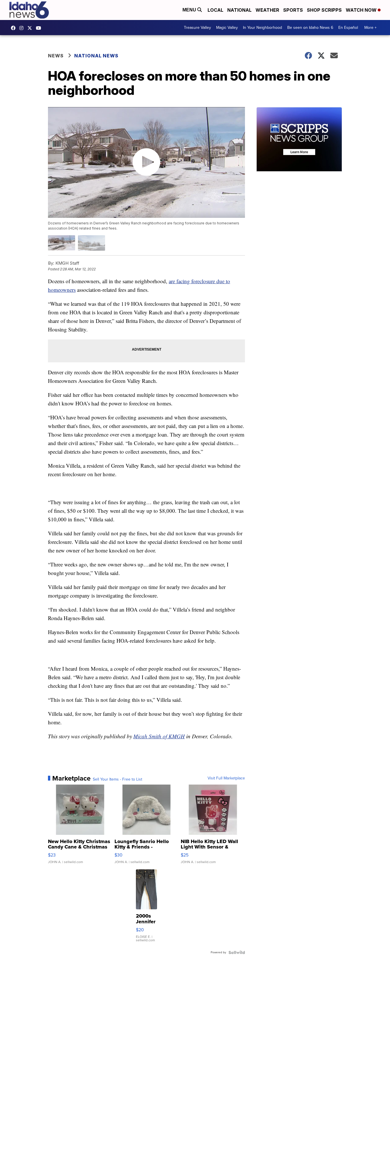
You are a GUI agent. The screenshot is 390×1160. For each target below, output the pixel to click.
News (56, 56)
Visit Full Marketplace (226, 778)
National (239, 10)
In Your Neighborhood (262, 28)
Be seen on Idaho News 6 (310, 28)
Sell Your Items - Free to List (117, 779)
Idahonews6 (14, 28)
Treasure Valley (197, 28)
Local (215, 10)
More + (370, 28)
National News (96, 56)
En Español (348, 28)
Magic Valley (227, 28)
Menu (189, 9)
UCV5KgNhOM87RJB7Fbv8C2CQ (40, 28)
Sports (293, 10)
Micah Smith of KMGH (159, 736)
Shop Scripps (324, 10)
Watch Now (362, 10)
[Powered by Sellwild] (236, 952)
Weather (267, 10)
